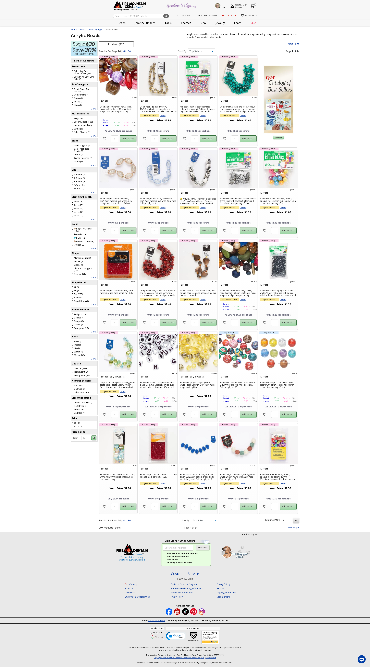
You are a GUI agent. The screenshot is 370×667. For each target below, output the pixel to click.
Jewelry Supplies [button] (145, 23)
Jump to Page (272, 519)
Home (74, 29)
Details (162, 115)
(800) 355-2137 (192, 620)
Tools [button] (168, 23)
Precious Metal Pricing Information (187, 588)
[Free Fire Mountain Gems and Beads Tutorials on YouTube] (177, 611)
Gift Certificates (183, 15)
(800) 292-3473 (223, 620)
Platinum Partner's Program (184, 584)
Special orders (223, 596)
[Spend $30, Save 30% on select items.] (84, 48)
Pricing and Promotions (182, 592)
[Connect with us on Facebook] (169, 611)
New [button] (203, 23)
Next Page (293, 43)
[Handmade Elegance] (181, 5)
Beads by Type (95, 29)
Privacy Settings (224, 584)
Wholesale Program (207, 15)
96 (129, 51)
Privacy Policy (177, 596)
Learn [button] (237, 23)
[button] (176, 636)
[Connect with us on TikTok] (185, 611)
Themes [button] (186, 23)
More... (94, 108)
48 (124, 51)
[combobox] (141, 16)
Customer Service (185, 574)
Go (93, 437)
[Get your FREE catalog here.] (278, 99)
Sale (253, 23)
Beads (83, 29)
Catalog (131, 584)
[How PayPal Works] (210, 637)
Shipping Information (226, 592)
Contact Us (130, 592)
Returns (220, 588)
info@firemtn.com (156, 620)
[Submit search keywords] (166, 16)
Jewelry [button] (220, 23)
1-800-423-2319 (185, 578)
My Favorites (251, 15)
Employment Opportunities (137, 596)
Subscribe (202, 547)
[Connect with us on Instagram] (201, 611)
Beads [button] (121, 23)
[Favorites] (105, 138)
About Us (129, 588)
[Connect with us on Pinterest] (194, 611)
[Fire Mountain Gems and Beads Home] (129, 5)
